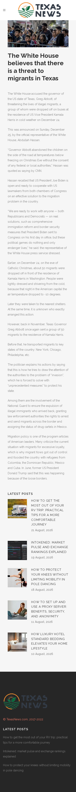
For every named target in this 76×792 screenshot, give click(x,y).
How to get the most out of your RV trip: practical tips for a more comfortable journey (35, 740)
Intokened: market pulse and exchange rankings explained (49, 547)
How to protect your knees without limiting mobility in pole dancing (37, 768)
